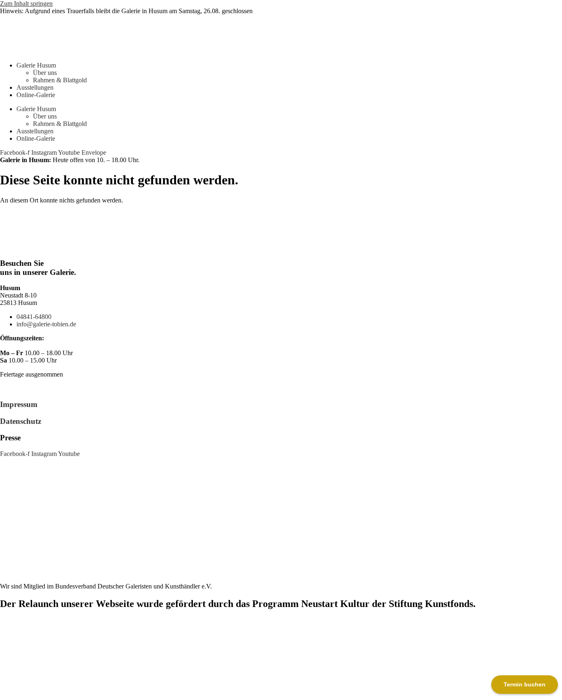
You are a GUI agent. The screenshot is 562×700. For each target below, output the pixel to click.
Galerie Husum (36, 65)
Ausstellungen (34, 87)
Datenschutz (20, 421)
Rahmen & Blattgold (60, 80)
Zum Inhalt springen (26, 3)
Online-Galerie (35, 94)
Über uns (45, 72)
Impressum (18, 404)
